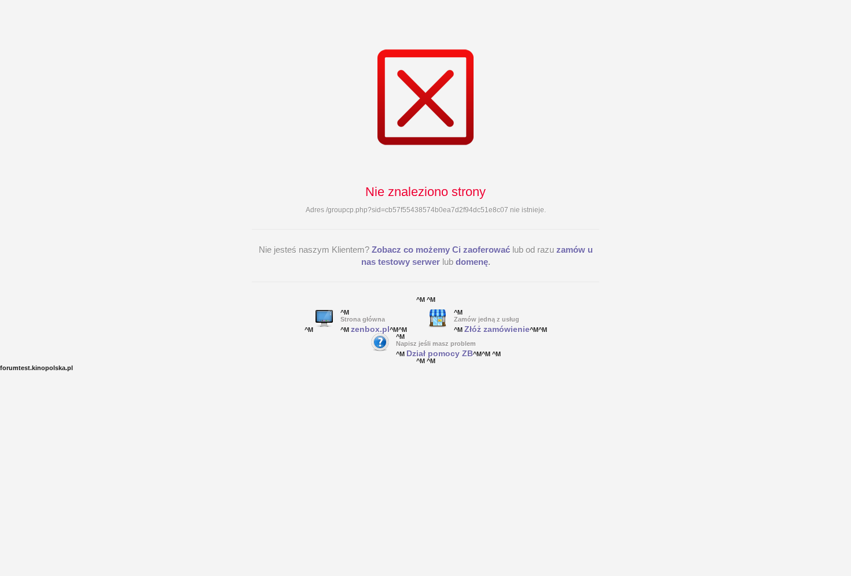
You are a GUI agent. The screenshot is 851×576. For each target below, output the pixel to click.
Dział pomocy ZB (439, 353)
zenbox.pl (370, 329)
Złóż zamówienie (497, 329)
